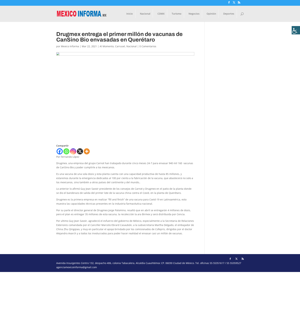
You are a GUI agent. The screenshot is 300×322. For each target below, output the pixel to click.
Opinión (211, 14)
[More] (87, 151)
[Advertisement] (104, 296)
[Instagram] (73, 151)
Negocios (194, 14)
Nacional (145, 14)
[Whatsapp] (66, 151)
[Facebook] (60, 151)
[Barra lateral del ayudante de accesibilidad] (296, 30)
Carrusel (120, 46)
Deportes (228, 14)
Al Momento (107, 46)
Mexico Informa (70, 46)
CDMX (161, 14)
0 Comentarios (147, 46)
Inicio (129, 14)
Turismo (176, 14)
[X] (80, 151)
